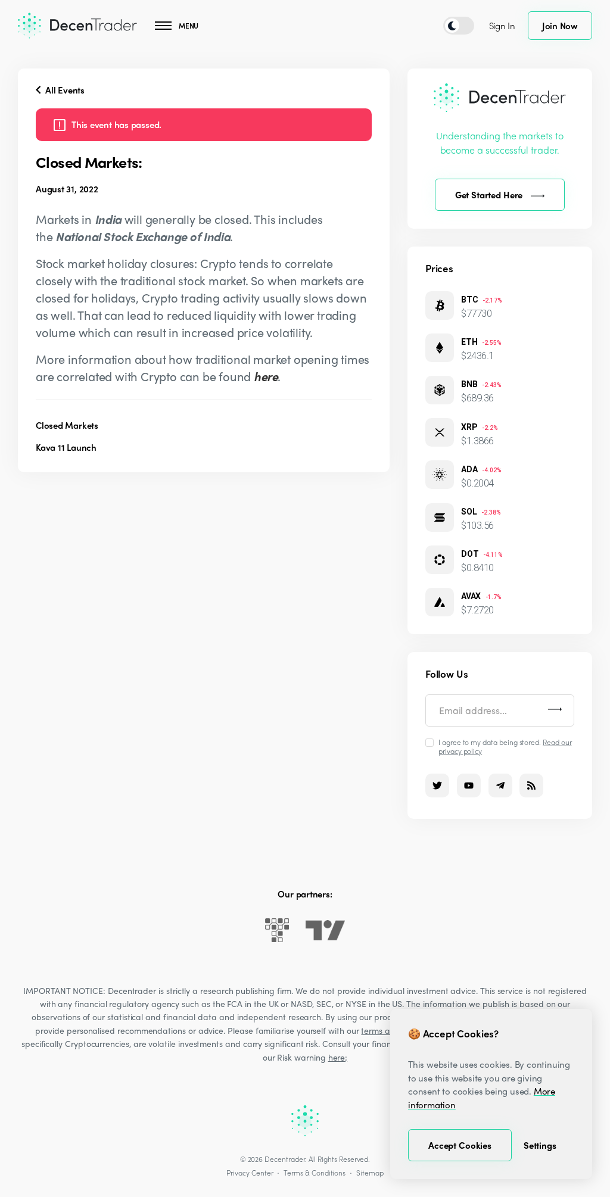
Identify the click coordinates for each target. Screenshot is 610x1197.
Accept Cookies (459, 1145)
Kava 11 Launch (66, 447)
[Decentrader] (77, 25)
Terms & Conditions (315, 1172)
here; (338, 1057)
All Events (64, 89)
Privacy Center (249, 1172)
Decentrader (284, 1159)
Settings (540, 1145)
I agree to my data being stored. (505, 746)
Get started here (489, 194)
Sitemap (370, 1172)
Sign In (502, 25)
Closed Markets (67, 425)
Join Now (560, 25)
